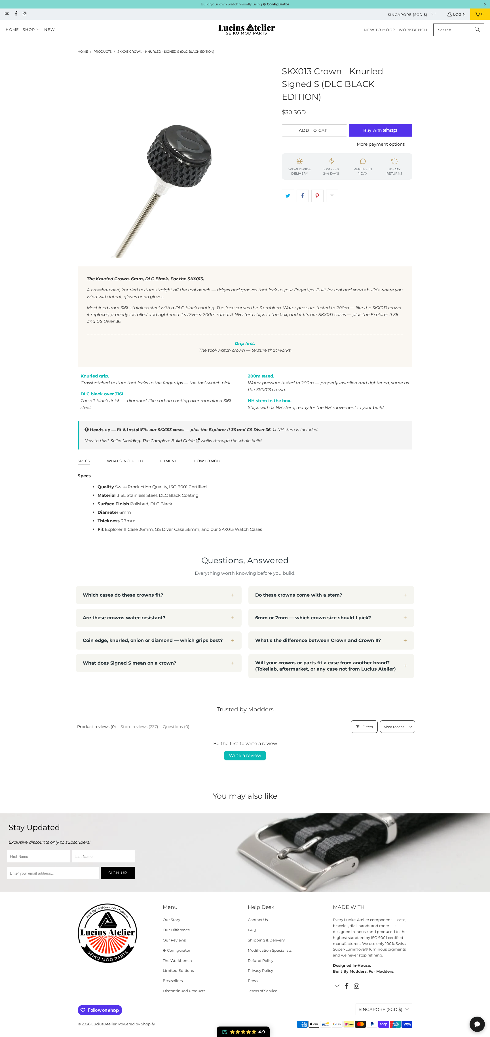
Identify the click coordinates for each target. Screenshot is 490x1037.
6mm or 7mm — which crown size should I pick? (313, 617)
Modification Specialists (270, 950)
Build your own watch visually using (245, 4)
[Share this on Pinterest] (317, 196)
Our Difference (176, 930)
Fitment (168, 461)
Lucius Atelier (104, 1024)
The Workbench (177, 960)
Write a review (245, 755)
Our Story (171, 919)
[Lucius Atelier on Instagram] (24, 14)
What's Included (125, 461)
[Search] (477, 30)
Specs (84, 461)
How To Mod (207, 461)
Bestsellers (173, 980)
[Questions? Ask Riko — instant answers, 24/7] (477, 1024)
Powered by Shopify (136, 1024)
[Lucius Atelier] (246, 30)
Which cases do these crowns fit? (123, 595)
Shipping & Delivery (266, 940)
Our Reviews (174, 940)
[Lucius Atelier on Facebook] (15, 14)
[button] (32, 30)
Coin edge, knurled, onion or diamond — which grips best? (153, 640)
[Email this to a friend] (332, 196)
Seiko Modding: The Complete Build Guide (153, 440)
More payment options (381, 144)
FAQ (252, 930)
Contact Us (258, 919)
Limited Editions (178, 970)
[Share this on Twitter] (288, 196)
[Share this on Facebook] (303, 196)
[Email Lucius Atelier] (6, 14)
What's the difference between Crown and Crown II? (318, 640)
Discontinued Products (184, 991)
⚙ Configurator (176, 950)
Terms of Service (262, 991)
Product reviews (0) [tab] (96, 726)
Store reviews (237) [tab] (139, 726)
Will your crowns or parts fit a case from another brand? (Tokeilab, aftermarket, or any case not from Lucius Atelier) (325, 666)
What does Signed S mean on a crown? (129, 663)
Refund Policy (260, 960)
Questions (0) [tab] (176, 726)
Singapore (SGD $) (408, 14)
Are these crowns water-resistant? (124, 617)
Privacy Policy (260, 970)
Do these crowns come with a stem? (298, 595)
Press (252, 980)
